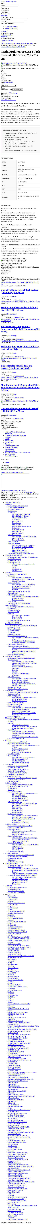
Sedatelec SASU (13, 1161)
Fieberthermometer (18, 530)
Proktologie (15, 675)
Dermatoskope (16, 523)
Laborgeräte (12, 601)
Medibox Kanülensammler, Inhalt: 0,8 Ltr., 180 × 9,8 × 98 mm (19, 308)
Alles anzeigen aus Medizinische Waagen (24, 803)
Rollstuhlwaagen (17, 810)
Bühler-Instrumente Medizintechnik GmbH (21, 956)
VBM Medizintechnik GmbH (17, 1200)
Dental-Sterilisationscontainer (21, 711)
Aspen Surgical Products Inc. (17, 921)
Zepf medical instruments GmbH (18, 1219)
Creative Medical (13, 976)
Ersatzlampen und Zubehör (20, 822)
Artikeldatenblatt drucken (8, 100)
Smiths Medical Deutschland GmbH (19, 1178)
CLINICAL (12, 969)
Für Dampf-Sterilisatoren (19, 699)
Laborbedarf (8, 572)
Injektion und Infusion (11, 605)
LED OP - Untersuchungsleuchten (22, 817)
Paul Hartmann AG (14, 1125)
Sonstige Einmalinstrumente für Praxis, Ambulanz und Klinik (24, 684)
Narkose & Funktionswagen (20, 839)
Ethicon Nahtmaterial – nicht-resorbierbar (24, 726)
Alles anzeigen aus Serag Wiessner (22, 731)
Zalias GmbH (12, 1216)
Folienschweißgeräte (14, 716)
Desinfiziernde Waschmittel (20, 762)
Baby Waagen (16, 807)
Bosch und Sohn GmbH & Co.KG (18, 945)
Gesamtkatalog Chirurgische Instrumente (24, 663)
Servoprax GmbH (13, 1168)
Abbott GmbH (12, 899)
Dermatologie (12, 511)
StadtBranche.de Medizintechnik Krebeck (13, 490)
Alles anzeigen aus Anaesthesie (17, 887)
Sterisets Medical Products (16, 1187)
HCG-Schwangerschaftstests (20, 588)
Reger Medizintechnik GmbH (17, 1142)
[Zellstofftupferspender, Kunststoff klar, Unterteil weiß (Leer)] (20, 341)
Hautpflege (11, 632)
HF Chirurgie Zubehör (15, 791)
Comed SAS (12, 973)
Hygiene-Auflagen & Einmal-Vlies (22, 547)
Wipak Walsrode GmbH (15, 1214)
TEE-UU (11, 1194)
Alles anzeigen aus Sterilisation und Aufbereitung (23, 692)
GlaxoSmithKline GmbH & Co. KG (19, 1031)
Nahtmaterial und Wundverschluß (15, 718)
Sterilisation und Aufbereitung (14, 690)
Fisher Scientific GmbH (15, 1021)
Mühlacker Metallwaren (15, 1106)
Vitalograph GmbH (14, 1202)
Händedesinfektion (14, 627)
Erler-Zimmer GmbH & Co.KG (18, 1012)
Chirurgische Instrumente (12, 656)
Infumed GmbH (13, 1063)
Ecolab (10, 1002)
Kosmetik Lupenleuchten (19, 550)
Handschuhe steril (17, 538)
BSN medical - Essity (14, 954)
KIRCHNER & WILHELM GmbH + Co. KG (22, 1072)
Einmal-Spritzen (17, 619)
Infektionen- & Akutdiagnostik (21, 586)
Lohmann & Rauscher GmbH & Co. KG (20, 1079)
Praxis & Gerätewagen (15, 836)
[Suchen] (1, 7)
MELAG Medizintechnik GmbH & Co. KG (21, 1096)
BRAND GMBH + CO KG (16, 949)
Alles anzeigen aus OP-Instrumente (22, 661)
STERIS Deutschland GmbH (17, 1185)
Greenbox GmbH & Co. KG (17, 1036)
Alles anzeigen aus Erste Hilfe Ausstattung (25, 868)
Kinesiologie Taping (14, 560)
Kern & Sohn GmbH (14, 1069)
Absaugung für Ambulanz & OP (18, 786)
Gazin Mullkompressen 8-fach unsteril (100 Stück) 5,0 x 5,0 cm (19, 291)
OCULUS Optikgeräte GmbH (17, 1113)
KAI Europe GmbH (14, 1067)
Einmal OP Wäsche (18, 750)
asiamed (14, 565)
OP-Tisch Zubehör (17, 848)
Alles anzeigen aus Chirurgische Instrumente (21, 658)
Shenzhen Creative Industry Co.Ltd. (19, 1170)
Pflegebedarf (12, 860)
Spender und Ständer (14, 622)
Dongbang (11, 988)
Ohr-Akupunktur (17, 571)
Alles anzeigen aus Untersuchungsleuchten (25, 815)
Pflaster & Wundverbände (16, 774)
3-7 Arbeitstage (12, 93)
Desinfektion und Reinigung (13, 624)
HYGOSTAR (12, 1062)
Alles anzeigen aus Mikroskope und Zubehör (25, 596)
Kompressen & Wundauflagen (17, 773)
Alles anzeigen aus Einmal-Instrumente (24, 678)
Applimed (11, 915)
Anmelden (10, 23)
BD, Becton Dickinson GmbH (17, 932)
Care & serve (12, 959)
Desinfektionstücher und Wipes (17, 636)
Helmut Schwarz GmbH (15, 1045)
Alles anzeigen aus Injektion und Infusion (20, 607)
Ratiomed (11, 1139)
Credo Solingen (13, 978)
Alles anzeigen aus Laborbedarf (17, 574)
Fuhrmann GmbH (13, 1024)
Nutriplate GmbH (13, 1111)
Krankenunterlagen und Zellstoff (18, 856)
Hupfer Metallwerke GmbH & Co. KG (20, 1060)
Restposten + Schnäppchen (13, 502)
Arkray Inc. (11, 916)
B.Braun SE (12, 925)
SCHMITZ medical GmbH (16, 1156)
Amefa (10, 909)
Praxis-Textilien (13, 542)
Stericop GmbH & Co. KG (16, 1183)
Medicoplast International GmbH (18, 1087)
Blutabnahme (12, 608)
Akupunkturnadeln (14, 562)
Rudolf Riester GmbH (15, 1149)
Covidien (11, 974)
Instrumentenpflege (14, 694)
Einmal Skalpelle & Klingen (20, 682)
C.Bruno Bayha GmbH (15, 957)
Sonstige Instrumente (14, 687)
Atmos (10, 923)
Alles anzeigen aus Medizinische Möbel (20, 826)
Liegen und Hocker (14, 829)
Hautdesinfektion (13, 630)
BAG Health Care (13, 928)
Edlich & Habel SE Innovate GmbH (19, 1004)
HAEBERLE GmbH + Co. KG (18, 1038)
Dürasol (10, 1000)
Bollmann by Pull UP (14, 944)
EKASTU (11, 1005)
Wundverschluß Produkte (16, 738)
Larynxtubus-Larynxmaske (16, 892)
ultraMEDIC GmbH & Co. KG (17, 1197)
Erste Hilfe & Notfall (11, 863)
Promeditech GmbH (14, 1134)
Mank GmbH (12, 1084)
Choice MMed (12, 964)
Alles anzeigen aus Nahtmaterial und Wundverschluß (24, 719)
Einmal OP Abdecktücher (20, 749)
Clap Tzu (11, 966)
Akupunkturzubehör (14, 559)
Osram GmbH (12, 1118)
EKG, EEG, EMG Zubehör (20, 516)
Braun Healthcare (13, 951)
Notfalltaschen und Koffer (20, 880)
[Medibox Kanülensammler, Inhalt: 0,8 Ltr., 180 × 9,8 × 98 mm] (20, 301)
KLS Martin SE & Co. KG (16, 1074)
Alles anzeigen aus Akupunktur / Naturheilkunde (23, 557)
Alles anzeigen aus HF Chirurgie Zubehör (24, 793)
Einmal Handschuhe (14, 535)
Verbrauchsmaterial (14, 781)
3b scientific (12, 896)
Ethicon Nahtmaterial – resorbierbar (23, 728)
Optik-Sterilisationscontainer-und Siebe (24, 713)
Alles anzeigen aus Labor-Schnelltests (23, 584)
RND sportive (12, 1146)
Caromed (11, 961)
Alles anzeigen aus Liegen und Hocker (24, 831)
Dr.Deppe (11, 992)
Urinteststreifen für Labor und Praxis (23, 579)
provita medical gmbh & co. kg (17, 1135)
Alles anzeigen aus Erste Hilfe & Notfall (20, 865)
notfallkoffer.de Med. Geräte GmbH (19, 1110)
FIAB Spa (11, 1019)
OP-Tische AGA (17, 846)
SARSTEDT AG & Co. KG (17, 1154)
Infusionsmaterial (13, 612)
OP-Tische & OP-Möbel (15, 843)
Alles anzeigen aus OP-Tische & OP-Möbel (25, 844)
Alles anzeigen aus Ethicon (20, 725)
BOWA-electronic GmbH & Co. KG (19, 947)
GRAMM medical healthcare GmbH (19, 1034)
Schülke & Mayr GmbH (15, 1158)
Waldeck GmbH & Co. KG (16, 1209)
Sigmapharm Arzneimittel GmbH (18, 1173)
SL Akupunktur (17, 569)
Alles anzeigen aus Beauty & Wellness (23, 545)
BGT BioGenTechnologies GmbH (18, 937)
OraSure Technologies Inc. (16, 1117)
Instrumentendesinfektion (16, 644)
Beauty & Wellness (14, 543)
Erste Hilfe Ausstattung (15, 867)
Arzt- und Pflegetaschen (15, 509)
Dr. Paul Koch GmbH (15, 990)
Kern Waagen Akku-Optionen (21, 805)
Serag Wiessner (13, 730)
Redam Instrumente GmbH (16, 1140)
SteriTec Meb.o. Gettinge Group (18, 1188)
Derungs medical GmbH (15, 980)
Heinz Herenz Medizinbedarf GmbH (19, 1043)
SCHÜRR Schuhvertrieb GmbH (18, 1159)
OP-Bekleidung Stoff (18, 761)
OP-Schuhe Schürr (14, 754)
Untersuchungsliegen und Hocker (22, 834)
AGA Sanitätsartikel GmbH (16, 903)
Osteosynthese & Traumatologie (18, 689)
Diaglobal (11, 981)
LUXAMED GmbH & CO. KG (18, 1081)
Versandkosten (8, 82)
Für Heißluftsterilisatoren (19, 701)
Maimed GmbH (13, 1082)
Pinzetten (15, 670)
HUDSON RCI (13, 1053)
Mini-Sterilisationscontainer (20, 709)
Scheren (14, 672)
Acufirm (10, 901)
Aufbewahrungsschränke (15, 851)
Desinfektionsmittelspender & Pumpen (23, 651)
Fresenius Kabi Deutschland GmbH (19, 1022)
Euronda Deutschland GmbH (17, 1017)
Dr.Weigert (11, 997)
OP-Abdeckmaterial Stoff (20, 759)
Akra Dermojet (12, 904)
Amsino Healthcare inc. (15, 913)
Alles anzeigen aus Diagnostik (21, 514)
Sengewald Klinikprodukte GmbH (18, 1164)
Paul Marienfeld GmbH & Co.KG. (18, 1127)
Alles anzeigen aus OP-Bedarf (17, 742)
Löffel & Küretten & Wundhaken (22, 666)
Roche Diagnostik (13, 1147)
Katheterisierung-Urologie (16, 862)
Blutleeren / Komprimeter (16, 891)
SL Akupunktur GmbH (15, 1175)
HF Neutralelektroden (18, 798)
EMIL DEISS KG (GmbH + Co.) (18, 1009)
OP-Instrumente (13, 660)
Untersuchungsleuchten (15, 814)
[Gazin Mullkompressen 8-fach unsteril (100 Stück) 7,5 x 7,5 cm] (20, 403)
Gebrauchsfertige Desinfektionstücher (23, 641)
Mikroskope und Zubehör (16, 595)
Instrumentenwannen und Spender (18, 646)
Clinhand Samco (13, 968)
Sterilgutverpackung (14, 696)
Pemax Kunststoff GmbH (16, 1128)
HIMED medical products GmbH (18, 1048)
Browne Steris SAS (14, 952)
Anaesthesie (8, 885)
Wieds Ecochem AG (14, 1211)
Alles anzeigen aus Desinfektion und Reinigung (22, 625)
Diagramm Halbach (14, 985)
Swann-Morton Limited (15, 1190)
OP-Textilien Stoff (13, 755)
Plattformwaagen (17, 812)
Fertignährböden (13, 593)
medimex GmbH (13, 1089)
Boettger (11, 942)
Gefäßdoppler (12, 788)
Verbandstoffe (9, 764)
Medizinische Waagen (15, 802)
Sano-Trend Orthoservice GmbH (18, 1152)
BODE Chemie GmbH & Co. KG (18, 940)
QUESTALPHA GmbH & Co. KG (19, 1137)
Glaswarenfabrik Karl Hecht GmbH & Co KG (22, 1029)
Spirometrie (15, 519)
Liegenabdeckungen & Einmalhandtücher (20, 553)
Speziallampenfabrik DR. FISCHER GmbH (21, 1182)
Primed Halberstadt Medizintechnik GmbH (21, 1132)
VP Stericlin (12, 1204)
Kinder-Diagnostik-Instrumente (21, 526)
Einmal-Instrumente (14, 677)
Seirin (14, 567)
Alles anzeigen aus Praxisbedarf (18, 506)
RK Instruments (13, 1144)
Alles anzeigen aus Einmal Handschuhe (24, 536)
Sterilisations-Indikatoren (15, 702)
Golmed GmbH (13, 1033)
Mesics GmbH (12, 1101)
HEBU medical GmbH (15, 1040)
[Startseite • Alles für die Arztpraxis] (8, 1)
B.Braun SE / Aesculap (15, 927)
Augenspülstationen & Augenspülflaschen (24, 874)
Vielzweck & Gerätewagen (20, 841)
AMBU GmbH (13, 908)
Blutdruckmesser (17, 524)
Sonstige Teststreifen (18, 581)
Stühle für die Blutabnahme (16, 827)
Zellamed (11, 1217)
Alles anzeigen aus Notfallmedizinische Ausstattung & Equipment (24, 878)
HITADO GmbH (13, 1050)
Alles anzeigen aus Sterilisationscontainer (24, 708)
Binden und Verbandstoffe (16, 767)
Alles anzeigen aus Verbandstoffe (18, 766)
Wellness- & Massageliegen (20, 552)
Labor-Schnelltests (14, 583)
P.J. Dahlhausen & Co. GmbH (17, 1122)
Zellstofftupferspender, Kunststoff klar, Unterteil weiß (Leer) (20, 347)
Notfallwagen (16, 884)
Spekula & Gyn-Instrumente (20, 673)
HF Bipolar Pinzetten (18, 795)
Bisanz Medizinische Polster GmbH (19, 939)
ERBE (10, 1010)
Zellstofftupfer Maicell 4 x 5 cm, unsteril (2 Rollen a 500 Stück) (16, 367)
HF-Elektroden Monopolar (20, 800)
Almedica (11, 906)
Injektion (11, 613)
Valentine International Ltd (16, 1199)
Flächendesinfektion (14, 634)
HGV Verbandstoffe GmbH (16, 1046)
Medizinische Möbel (11, 824)
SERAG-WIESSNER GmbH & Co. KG (20, 1166)
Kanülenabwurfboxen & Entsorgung (19, 620)
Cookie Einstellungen (11, 456)
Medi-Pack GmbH (14, 1086)
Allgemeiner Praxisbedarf (16, 507)
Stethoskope (16, 528)
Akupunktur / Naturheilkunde (13, 555)
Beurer (10, 935)
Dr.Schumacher (13, 995)
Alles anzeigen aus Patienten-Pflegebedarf (21, 855)
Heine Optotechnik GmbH (16, 1041)
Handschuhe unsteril (18, 540)
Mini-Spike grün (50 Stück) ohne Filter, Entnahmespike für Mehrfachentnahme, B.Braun (20, 387)
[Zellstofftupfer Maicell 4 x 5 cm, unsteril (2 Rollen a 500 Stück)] (20, 360)
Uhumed (11, 1195)
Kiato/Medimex (13, 1070)
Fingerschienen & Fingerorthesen (18, 769)
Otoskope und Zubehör (19, 518)
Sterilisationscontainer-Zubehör (21, 714)
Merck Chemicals (13, 1098)
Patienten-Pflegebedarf (11, 853)
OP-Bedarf (8, 740)
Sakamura (11, 1151)
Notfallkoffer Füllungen (19, 882)
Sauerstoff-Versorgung (15, 858)
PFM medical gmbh (14, 1130)
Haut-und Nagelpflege (19, 548)
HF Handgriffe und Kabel (20, 796)
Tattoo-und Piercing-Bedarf (13, 776)
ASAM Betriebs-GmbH (15, 918)
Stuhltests (15, 589)
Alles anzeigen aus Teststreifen (21, 577)
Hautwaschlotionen (14, 629)
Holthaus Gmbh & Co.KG (16, 1051)
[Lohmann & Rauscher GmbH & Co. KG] (14, 63)
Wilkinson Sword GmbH (15, 1212)
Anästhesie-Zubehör (14, 889)
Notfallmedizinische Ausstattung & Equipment (22, 875)
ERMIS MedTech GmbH (16, 1014)
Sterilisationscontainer (15, 706)
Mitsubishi (11, 1103)
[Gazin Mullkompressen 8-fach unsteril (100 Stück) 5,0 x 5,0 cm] (20, 284)
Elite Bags (11, 1007)
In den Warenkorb (17, 89)
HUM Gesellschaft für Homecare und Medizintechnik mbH (19, 1056)
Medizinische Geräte (11, 783)
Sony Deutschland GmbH (16, 1180)
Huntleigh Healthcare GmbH (17, 1058)
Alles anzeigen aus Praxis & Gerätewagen (24, 838)
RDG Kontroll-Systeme (15, 704)
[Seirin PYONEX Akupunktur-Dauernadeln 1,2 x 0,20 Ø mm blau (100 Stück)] (20, 321)
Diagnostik (11, 512)
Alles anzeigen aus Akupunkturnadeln (23, 564)
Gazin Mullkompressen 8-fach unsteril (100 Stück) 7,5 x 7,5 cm (19, 409)
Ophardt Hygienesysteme (16, 1115)
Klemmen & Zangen (18, 665)
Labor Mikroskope (17, 598)
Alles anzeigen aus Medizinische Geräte (20, 785)
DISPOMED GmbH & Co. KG (18, 986)
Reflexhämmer (16, 531)
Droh (10, 998)
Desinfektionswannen (18, 653)
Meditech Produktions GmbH (17, 1091)
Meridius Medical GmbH (16, 1099)
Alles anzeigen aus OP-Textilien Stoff (23, 757)
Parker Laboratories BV (15, 1123)
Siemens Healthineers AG (16, 1171)
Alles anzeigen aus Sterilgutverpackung (24, 697)
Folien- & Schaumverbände (16, 771)
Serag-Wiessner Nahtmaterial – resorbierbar (25, 737)
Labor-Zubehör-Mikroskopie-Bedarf (19, 603)
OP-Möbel (15, 850)
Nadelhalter (15, 668)
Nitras (10, 1108)
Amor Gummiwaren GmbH (16, 911)
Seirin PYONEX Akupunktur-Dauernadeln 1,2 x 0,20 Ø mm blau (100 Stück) (20, 329)
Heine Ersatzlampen (18, 533)
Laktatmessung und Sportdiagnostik (19, 591)
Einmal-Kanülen (17, 617)
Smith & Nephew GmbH (16, 1176)
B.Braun (11, 721)
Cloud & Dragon (13, 971)
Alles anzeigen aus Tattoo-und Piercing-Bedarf (22, 778)
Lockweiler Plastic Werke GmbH (18, 1077)
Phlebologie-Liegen (18, 832)
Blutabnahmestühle (14, 610)
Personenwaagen (17, 808)
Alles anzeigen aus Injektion (20, 615)
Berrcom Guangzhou (14, 933)
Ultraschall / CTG (17, 521)
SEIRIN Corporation (14, 1163)
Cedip (10, 962)
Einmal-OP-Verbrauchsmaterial (21, 752)
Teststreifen (11, 576)
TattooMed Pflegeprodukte (16, 779)
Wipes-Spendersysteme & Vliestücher (23, 642)
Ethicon (10, 723)
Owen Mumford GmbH (15, 1120)
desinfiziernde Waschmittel (16, 654)
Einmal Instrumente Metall (20, 680)
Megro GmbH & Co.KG (15, 1094)
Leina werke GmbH (14, 1075)
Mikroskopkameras (18, 600)
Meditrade (11, 1093)
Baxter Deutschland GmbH (16, 930)
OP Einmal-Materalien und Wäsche (19, 743)
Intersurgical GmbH (14, 1065)
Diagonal (11, 983)
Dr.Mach (11, 993)
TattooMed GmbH (14, 1192)
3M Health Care (13, 897)
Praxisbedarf (8, 504)
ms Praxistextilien (13, 1105)
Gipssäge (11, 790)
